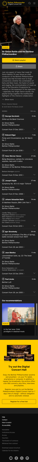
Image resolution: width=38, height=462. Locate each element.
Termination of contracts (10, 440)
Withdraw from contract (10, 443)
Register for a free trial (19, 401)
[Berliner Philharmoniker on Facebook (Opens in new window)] (16, 458)
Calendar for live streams (10, 450)
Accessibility (6, 425)
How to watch (6, 422)
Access (4, 435)
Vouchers (5, 438)
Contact (4, 420)
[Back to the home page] (13, 3)
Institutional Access (8, 432)
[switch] (34, 129)
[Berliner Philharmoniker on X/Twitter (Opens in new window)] (22, 458)
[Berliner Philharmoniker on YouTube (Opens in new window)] (11, 458)
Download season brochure (11, 448)
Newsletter (5, 429)
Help (3, 417)
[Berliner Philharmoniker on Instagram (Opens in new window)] (27, 458)
